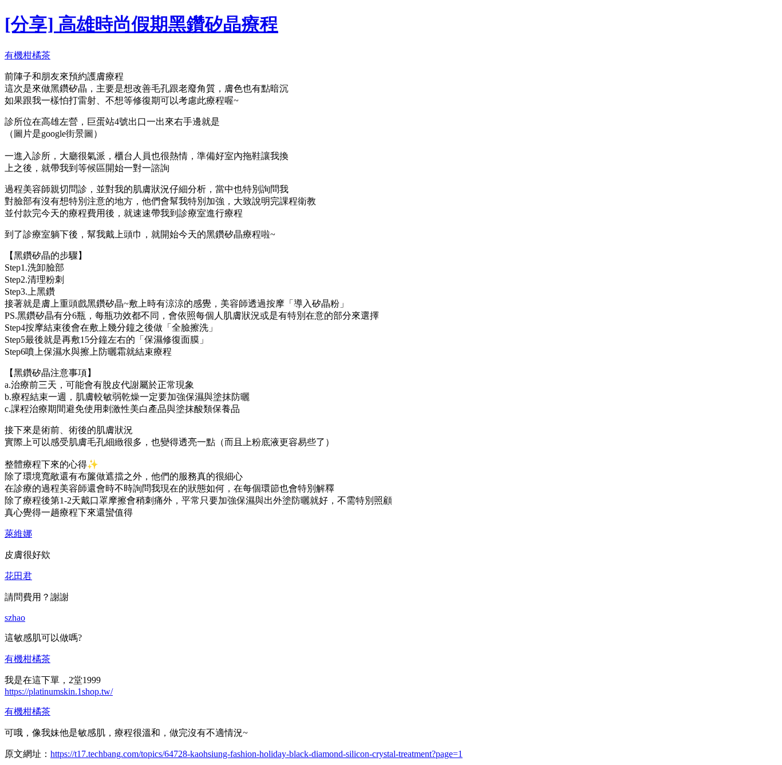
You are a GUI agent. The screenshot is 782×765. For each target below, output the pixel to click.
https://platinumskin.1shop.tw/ (59, 691)
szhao (15, 618)
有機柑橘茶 (27, 55)
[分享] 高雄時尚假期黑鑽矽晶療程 (141, 24)
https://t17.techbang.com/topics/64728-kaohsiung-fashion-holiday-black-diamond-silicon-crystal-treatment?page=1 (256, 754)
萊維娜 (18, 533)
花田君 (18, 576)
